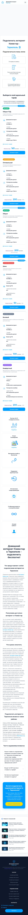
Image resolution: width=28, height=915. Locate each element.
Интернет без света (14, 877)
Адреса (5, 907)
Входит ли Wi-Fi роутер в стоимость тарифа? (11, 768)
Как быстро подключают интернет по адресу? (11, 775)
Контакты (14, 910)
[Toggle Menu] (25, 2)
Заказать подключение (14, 804)
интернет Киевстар (8, 629)
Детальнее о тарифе (7, 144)
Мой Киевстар (21, 735)
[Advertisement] (14, 21)
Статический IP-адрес (14, 884)
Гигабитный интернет (14, 879)
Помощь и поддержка (14, 898)
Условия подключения (14, 896)
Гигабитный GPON (14, 875)
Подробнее (14, 429)
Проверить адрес (14, 152)
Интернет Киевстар (8, 868)
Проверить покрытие (8, 905)
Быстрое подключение (14, 893)
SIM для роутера (14, 882)
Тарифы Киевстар (14, 891)
